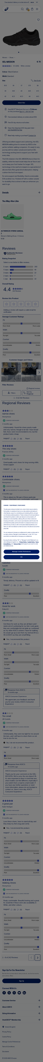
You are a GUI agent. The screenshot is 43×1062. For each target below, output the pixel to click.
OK (21, 557)
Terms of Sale (17, 544)
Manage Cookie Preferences (21, 551)
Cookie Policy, (31, 542)
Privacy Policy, (23, 542)
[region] (21, 531)
